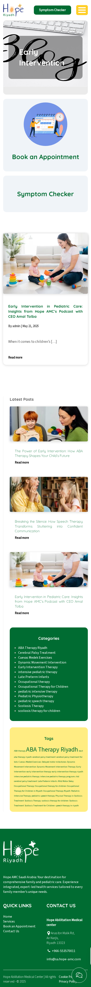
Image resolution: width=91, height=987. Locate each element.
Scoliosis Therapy (31, 706)
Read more (15, 357)
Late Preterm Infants (33, 677)
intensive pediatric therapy (37, 672)
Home (7, 916)
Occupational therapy (34, 681)
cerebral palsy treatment (44, 757)
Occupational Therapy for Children (43, 686)
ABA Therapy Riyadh (32, 647)
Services (9, 921)
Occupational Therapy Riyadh (56, 790)
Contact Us (11, 931)
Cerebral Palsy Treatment (37, 652)
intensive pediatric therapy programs (58, 776)
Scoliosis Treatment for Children (40, 805)
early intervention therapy (38, 771)
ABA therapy (20, 750)
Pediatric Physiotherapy (35, 696)
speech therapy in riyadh (67, 805)
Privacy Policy (68, 981)
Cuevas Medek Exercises (35, 657)
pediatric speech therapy (36, 701)
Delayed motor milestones (54, 761)
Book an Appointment (19, 926)
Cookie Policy (67, 977)
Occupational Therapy (24, 786)
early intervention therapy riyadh (67, 771)
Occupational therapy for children (50, 786)
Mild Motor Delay (66, 781)
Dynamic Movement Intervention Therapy (56, 766)
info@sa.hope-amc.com (64, 959)
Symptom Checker (52, 10)
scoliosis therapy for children (39, 710)
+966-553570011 (63, 951)
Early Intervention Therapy (38, 667)
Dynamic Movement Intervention (42, 662)
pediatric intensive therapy (37, 691)
